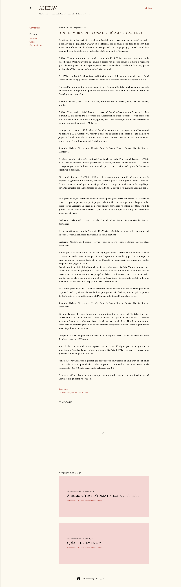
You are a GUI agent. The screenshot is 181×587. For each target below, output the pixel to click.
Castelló (33, 42)
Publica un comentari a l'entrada (90, 501)
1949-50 (33, 38)
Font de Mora (35, 45)
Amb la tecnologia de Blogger (92, 579)
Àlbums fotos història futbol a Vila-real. (103, 496)
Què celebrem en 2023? (85, 543)
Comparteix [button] (34, 28)
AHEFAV (48, 8)
